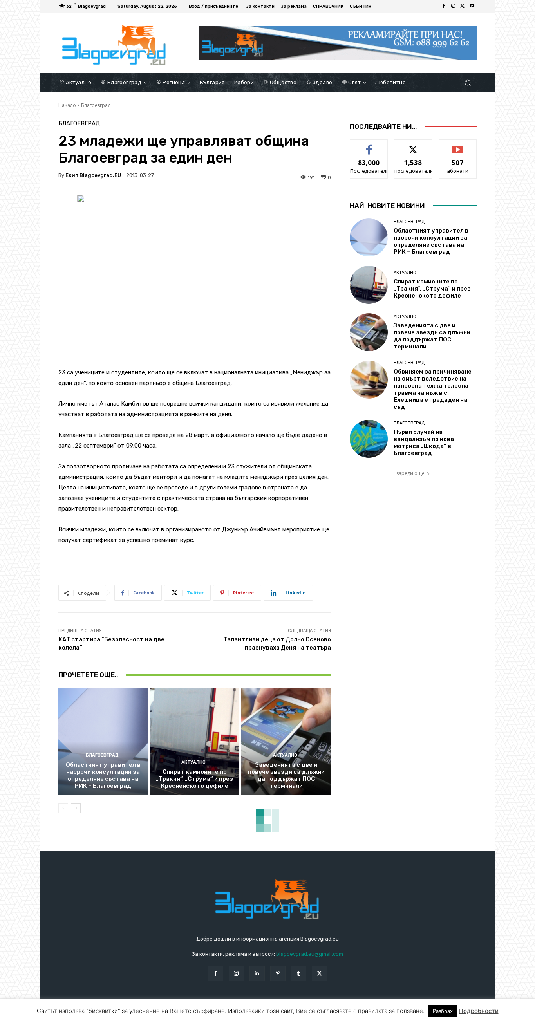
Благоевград (95, 105)
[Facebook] (443, 6)
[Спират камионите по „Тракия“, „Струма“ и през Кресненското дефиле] (195, 741)
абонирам (458, 145)
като (369, 145)
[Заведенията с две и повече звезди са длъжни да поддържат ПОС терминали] (286, 741)
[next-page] (76, 808)
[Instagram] (453, 6)
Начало (67, 105)
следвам (413, 145)
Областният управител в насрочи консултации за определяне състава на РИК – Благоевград (103, 775)
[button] (467, 82)
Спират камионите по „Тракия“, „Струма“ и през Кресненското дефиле (194, 778)
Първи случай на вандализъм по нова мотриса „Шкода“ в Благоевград (424, 442)
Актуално (193, 762)
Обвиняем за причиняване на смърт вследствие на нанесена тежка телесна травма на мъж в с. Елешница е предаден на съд (433, 389)
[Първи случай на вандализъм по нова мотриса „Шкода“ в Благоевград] (369, 439)
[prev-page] (63, 808)
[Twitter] (462, 6)
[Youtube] (472, 6)
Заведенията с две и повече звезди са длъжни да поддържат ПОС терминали (286, 775)
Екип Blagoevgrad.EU (93, 175)
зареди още (410, 473)
